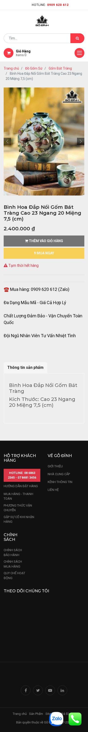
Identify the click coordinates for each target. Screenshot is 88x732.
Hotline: (50, 5)
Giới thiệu (56, 466)
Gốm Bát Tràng (60, 68)
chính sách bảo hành (13, 552)
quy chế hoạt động (14, 575)
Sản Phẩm (36, 714)
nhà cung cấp (59, 474)
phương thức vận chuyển (18, 508)
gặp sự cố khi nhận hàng (19, 519)
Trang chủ (11, 68)
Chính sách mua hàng (13, 564)
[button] (7, 141)
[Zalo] (56, 718)
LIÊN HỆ (53, 490)
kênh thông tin (60, 482)
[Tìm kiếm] (77, 38)
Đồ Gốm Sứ (34, 68)
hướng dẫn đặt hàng (21, 486)
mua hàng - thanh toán (18, 496)
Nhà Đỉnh (66, 714)
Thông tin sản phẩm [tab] (25, 367)
